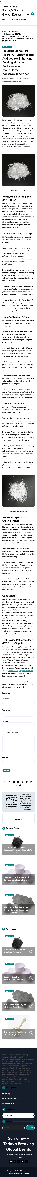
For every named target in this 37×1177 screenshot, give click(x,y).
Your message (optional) (11, 732)
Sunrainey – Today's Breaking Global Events (18, 1144)
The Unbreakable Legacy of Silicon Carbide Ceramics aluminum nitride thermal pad (18, 910)
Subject (5, 721)
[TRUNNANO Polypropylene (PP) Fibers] (18, 170)
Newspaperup (13, 1173)
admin (19, 819)
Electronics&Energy (12, 1098)
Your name (6, 699)
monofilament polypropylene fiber (20, 671)
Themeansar (24, 1173)
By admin (5, 79)
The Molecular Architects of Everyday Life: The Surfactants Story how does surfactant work (15, 1036)
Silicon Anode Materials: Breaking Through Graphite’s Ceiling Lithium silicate (18, 850)
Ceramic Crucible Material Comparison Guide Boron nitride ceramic (16, 880)
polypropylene (13, 81)
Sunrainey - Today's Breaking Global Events (14, 10)
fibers (6, 81)
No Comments (24, 79)
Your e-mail (6, 710)
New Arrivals (7, 47)
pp (20, 81)
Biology (7, 1094)
